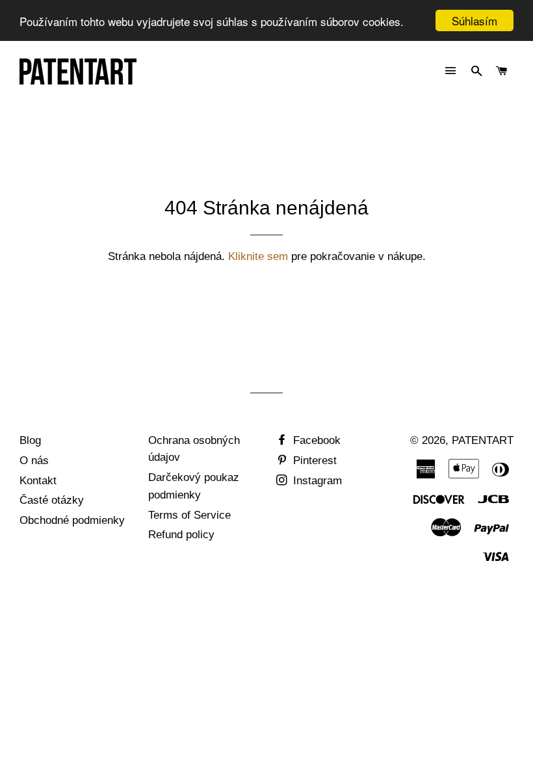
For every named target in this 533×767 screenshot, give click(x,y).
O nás (34, 460)
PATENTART (483, 440)
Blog (30, 440)
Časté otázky (52, 500)
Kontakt (38, 480)
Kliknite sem (258, 256)
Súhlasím (474, 20)
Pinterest (313, 460)
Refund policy (181, 534)
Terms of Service (189, 515)
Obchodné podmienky (72, 520)
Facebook (315, 440)
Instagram (316, 480)
